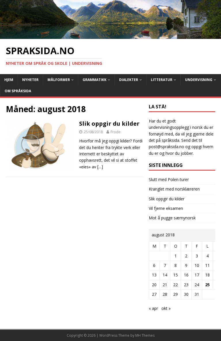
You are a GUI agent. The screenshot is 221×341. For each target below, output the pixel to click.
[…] (100, 166)
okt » (166, 308)
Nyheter (30, 79)
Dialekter (128, 79)
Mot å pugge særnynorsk (172, 218)
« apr (153, 308)
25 (207, 284)
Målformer (58, 79)
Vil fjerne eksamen (166, 208)
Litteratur (161, 79)
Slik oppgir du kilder (109, 123)
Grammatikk (94, 79)
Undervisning (198, 79)
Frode (115, 131)
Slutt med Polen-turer (169, 179)
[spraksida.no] (110, 35)
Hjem (8, 79)
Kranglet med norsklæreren (174, 189)
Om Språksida (18, 90)
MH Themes (145, 335)
